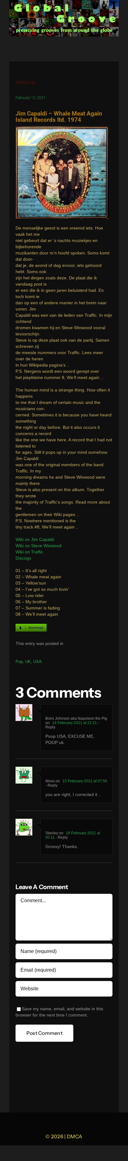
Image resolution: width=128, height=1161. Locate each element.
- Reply (51, 785)
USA (37, 661)
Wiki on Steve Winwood (39, 545)
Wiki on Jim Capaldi (35, 539)
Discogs (23, 558)
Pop (19, 661)
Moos (50, 781)
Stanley (51, 833)
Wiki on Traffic (29, 552)
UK (28, 661)
